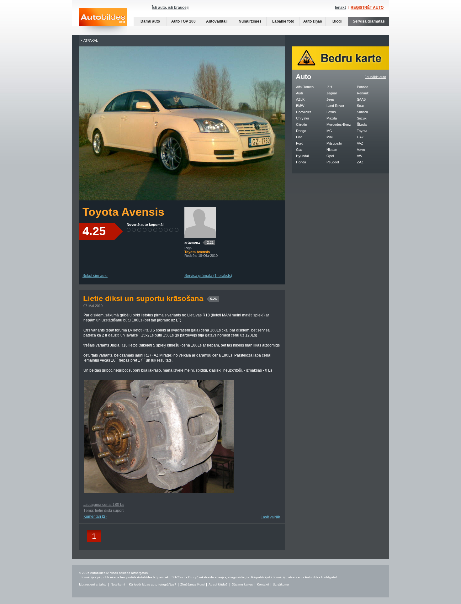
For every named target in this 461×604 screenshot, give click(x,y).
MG (329, 131)
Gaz (299, 149)
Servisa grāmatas (369, 21)
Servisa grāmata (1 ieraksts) (208, 275)
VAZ (360, 143)
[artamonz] (200, 237)
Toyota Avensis (123, 211)
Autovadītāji (216, 21)
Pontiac (362, 87)
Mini (329, 137)
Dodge (301, 131)
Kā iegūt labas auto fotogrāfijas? (152, 584)
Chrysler (302, 118)
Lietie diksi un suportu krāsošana (150, 298)
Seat (360, 106)
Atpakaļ (90, 40)
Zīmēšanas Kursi (192, 584)
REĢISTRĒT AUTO (367, 7)
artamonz (192, 242)
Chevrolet (303, 112)
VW (359, 156)
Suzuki (362, 118)
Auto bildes (103, 21)
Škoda (362, 124)
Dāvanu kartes (242, 584)
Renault (362, 93)
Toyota (362, 131)
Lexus (331, 112)
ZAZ (360, 162)
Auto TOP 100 (183, 21)
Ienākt (340, 7)
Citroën (301, 124)
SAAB (361, 99)
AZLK (300, 99)
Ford (299, 143)
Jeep (330, 99)
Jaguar (331, 93)
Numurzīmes (250, 21)
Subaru (362, 112)
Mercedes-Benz (338, 124)
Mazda (331, 118)
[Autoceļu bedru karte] (340, 68)
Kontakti (263, 584)
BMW (300, 106)
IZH (329, 87)
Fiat (299, 137)
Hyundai (302, 156)
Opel (330, 156)
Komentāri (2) (95, 516)
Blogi (337, 21)
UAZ (360, 137)
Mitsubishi (334, 143)
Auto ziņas (312, 21)
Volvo (361, 149)
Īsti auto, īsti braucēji (170, 7)
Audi (299, 93)
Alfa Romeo (305, 87)
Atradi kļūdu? (218, 584)
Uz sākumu (281, 584)
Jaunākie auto (375, 77)
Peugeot (332, 162)
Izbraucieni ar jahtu (93, 584)
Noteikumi (118, 584)
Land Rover (335, 106)
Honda (301, 162)
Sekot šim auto (95, 275)
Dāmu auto (150, 21)
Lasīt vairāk (270, 517)
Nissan (331, 149)
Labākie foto (283, 21)
